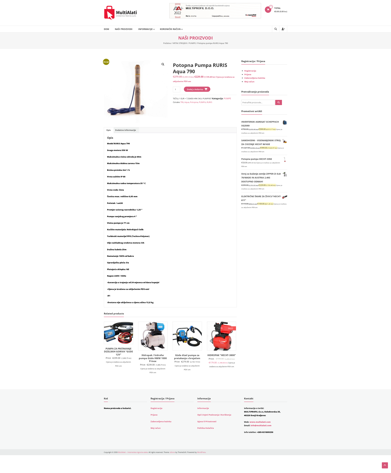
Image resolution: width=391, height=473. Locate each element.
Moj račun (249, 81)
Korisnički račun (170, 29)
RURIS (209, 102)
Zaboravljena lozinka (254, 78)
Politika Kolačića (205, 428)
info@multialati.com (261, 425)
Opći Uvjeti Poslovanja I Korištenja (214, 414)
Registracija (250, 70)
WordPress (201, 452)
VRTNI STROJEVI (180, 43)
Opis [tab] (108, 130)
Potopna (194, 102)
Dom (106, 29)
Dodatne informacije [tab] (125, 130)
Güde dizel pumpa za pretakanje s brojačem (187, 357)
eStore (172, 452)
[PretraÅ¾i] (278, 102)
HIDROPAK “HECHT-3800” (221, 355)
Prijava (247, 74)
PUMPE (192, 43)
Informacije (145, 29)
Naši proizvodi (123, 29)
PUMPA (202, 102)
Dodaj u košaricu (195, 89)
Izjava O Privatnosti (206, 421)
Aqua (186, 102)
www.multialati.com (260, 422)
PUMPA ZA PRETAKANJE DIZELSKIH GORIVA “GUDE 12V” (118, 351)
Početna (167, 43)
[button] (163, 64)
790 (181, 102)
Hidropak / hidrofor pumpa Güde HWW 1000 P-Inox (153, 358)
